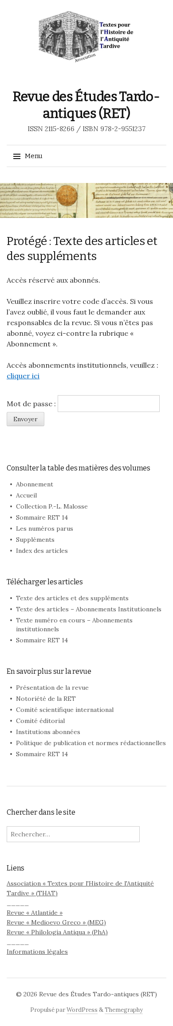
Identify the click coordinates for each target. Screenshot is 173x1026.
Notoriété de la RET (46, 699)
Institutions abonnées (48, 732)
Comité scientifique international (65, 710)
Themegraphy (124, 1010)
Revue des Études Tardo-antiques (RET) (98, 994)
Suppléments (35, 540)
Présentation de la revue (52, 688)
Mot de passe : (32, 403)
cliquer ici (23, 375)
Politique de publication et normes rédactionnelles (91, 743)
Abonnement (34, 484)
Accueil (26, 495)
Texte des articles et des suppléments (72, 598)
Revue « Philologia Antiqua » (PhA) (57, 932)
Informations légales (37, 952)
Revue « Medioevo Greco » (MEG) (56, 922)
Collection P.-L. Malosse (52, 506)
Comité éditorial (40, 721)
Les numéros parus (44, 528)
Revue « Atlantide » (35, 913)
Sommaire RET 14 (42, 517)
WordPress (82, 1010)
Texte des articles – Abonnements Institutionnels (88, 609)
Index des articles (42, 551)
